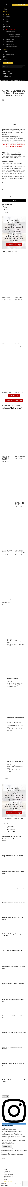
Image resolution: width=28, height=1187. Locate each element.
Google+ (6, 75)
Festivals (7, 21)
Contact (6, 1178)
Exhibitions (16, 408)
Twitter (6, 71)
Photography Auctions (10, 41)
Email (3, 182)
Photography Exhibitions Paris (14, 34)
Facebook (7, 70)
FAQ (4, 56)
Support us (5, 59)
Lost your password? (7, 204)
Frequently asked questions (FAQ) (14, 818)
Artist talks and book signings (11, 46)
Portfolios (5, 51)
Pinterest (7, 76)
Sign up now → (6, 206)
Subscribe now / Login (14, 244)
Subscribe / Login (8, 62)
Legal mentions (8, 1173)
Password (5, 189)
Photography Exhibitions (10, 31)
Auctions (7, 22)
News (7, 19)
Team (5, 1169)
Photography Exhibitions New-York (15, 36)
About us (6, 1168)
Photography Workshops (10, 42)
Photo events (6, 27)
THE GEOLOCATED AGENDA (11, 29)
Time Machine (7, 26)
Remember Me (7, 196)
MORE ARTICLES (14, 395)
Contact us (5, 58)
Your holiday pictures (10, 54)
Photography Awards (10, 44)
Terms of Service (8, 1174)
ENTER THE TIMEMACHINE (14, 400)
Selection (5, 49)
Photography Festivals (10, 39)
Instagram (7, 73)
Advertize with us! (8, 1176)
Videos (7, 24)
